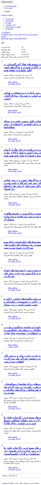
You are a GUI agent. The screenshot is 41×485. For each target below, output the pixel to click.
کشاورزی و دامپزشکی (13, 27)
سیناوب (4, 483)
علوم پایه (8, 23)
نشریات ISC (9, 29)
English (7, 11)
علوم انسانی (9, 21)
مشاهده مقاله (13, 82)
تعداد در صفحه (7, 475)
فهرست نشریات (10, 6)
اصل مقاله (14, 84)
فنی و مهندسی (10, 25)
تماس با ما (8, 8)
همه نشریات (9, 19)
